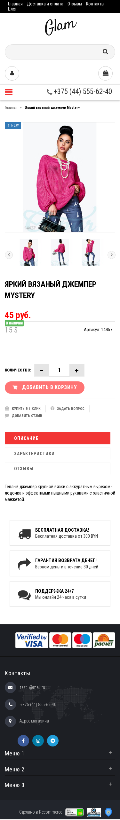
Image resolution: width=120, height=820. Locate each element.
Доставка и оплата (45, 3)
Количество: (18, 370)
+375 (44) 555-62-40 (82, 91)
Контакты (95, 3)
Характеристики (34, 453)
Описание (26, 438)
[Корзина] (105, 73)
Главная (15, 3)
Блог (12, 9)
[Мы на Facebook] (23, 740)
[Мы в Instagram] (38, 740)
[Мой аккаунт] (12, 73)
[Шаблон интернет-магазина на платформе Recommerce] (60, 26)
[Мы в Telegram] (53, 740)
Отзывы (75, 3)
